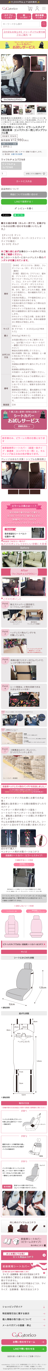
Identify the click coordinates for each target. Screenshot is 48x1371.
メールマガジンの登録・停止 (16, 1325)
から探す (8, 16)
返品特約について (10, 189)
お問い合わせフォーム (24, 1342)
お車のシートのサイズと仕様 (23, 253)
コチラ (35, 1289)
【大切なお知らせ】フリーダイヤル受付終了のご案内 (24, 33)
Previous (4, 78)
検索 (44, 24)
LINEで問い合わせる (24, 1349)
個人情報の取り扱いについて (17, 1319)
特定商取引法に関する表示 (15, 1313)
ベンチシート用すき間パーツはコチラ (20, 850)
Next (43, 78)
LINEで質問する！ (24, 201)
